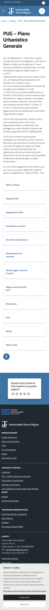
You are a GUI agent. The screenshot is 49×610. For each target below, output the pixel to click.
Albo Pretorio (7, 518)
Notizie (5, 496)
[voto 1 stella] (13, 394)
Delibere (5, 522)
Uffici (4, 445)
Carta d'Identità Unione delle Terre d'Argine (20, 488)
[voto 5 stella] (29, 394)
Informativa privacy (10, 558)
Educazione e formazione (12, 480)
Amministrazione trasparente (14, 514)
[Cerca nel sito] (42, 11)
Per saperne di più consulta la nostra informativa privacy (24, 591)
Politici (4, 453)
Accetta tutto (25, 597)
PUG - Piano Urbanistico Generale (16, 476)
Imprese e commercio (11, 484)
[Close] (47, 564)
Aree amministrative (10, 441)
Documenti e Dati (9, 458)
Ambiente (6, 472)
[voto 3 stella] (21, 394)
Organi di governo (9, 437)
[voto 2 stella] (17, 394)
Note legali (6, 562)
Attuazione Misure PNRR (12, 526)
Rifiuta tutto (24, 604)
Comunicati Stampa (10, 500)
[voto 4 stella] (25, 394)
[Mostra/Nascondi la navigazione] (3, 10)
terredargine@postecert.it (17, 549)
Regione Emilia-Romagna (12, 2)
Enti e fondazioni (9, 449)
